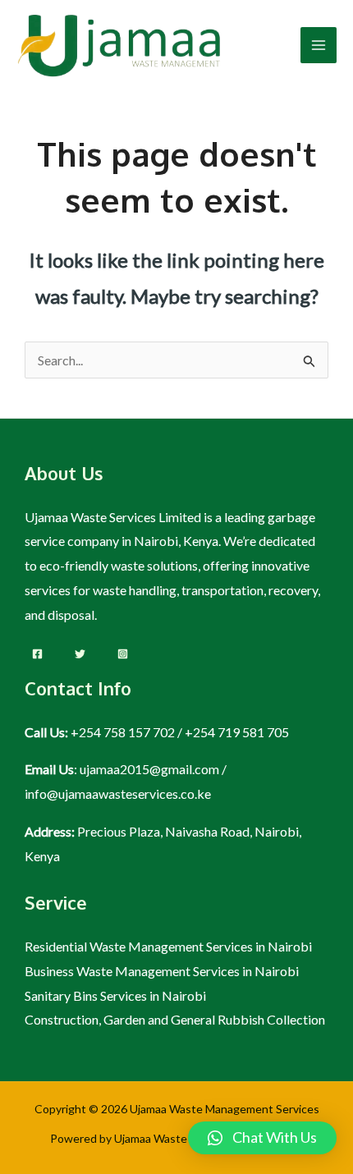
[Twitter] (80, 654)
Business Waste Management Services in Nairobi (162, 971)
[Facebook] (37, 654)
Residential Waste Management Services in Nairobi (168, 946)
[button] (262, 1137)
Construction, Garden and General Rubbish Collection (175, 1019)
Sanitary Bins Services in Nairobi (115, 995)
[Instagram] (122, 654)
